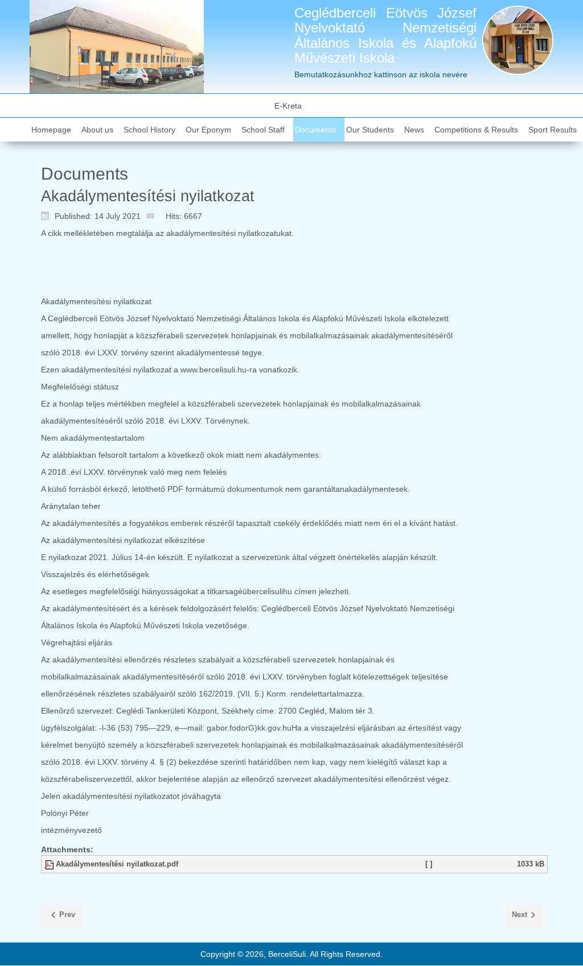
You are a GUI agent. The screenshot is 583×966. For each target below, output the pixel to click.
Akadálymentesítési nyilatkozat (147, 196)
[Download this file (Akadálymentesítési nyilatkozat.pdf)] (50, 864)
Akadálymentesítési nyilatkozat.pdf (117, 864)
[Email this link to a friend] (153, 215)
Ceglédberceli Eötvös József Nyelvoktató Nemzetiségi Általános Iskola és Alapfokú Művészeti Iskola (385, 35)
